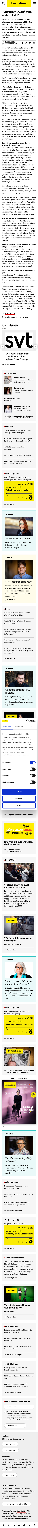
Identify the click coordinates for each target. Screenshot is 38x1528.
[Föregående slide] (2, 347)
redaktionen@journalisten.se (15, 1274)
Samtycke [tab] (7, 726)
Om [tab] (31, 726)
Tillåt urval (19, 798)
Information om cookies (18, 1518)
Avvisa (19, 805)
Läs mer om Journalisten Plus (16, 1504)
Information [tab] (19, 726)
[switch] (33, 769)
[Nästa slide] (35, 347)
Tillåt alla (19, 792)
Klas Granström (10, 41)
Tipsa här (19, 1271)
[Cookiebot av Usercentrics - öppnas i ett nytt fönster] (27, 720)
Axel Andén (21, 1511)
